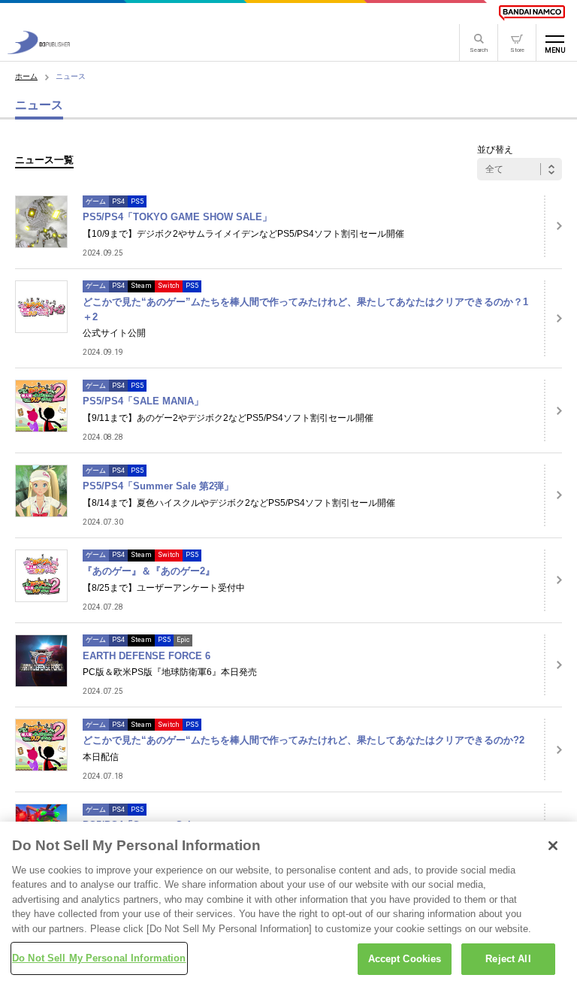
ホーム (26, 76)
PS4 (118, 201)
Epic (183, 639)
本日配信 (101, 757)
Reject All (507, 958)
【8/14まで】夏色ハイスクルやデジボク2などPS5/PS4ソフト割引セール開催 (239, 503)
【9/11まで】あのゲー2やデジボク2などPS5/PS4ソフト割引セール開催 (228, 418)
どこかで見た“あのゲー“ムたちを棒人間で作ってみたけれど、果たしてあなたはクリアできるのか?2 (303, 740)
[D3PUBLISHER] (39, 50)
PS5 (137, 201)
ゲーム (96, 201)
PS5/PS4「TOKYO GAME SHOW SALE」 (177, 217)
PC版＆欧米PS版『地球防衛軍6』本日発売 (170, 672)
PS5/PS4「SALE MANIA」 (143, 401)
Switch (169, 285)
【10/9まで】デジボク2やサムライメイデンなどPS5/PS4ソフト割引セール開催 (243, 234)
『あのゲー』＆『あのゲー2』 (149, 571)
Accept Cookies (405, 958)
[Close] (552, 845)
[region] (288, 906)
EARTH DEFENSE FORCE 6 (146, 656)
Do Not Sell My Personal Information (99, 958)
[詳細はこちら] (553, 226)
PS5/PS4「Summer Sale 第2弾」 (158, 486)
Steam (141, 285)
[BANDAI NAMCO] (532, 12)
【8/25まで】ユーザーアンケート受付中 (164, 588)
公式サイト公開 (114, 333)
